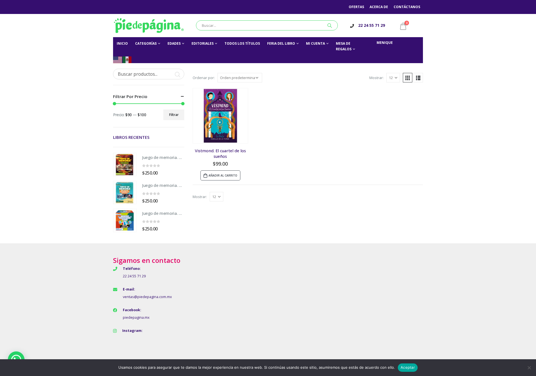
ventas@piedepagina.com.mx (147, 296)
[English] (118, 59)
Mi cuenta (315, 43)
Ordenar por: (204, 77)
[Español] (127, 59)
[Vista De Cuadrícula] (407, 77)
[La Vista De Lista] (418, 77)
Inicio (122, 43)
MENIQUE (385, 42)
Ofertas (356, 6)
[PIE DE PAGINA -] (149, 25)
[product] (220, 115)
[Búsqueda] (330, 25)
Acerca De (379, 6)
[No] (529, 367)
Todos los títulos (242, 43)
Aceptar (408, 367)
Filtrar (174, 114)
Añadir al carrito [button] (223, 175)
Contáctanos (407, 6)
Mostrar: (376, 77)
